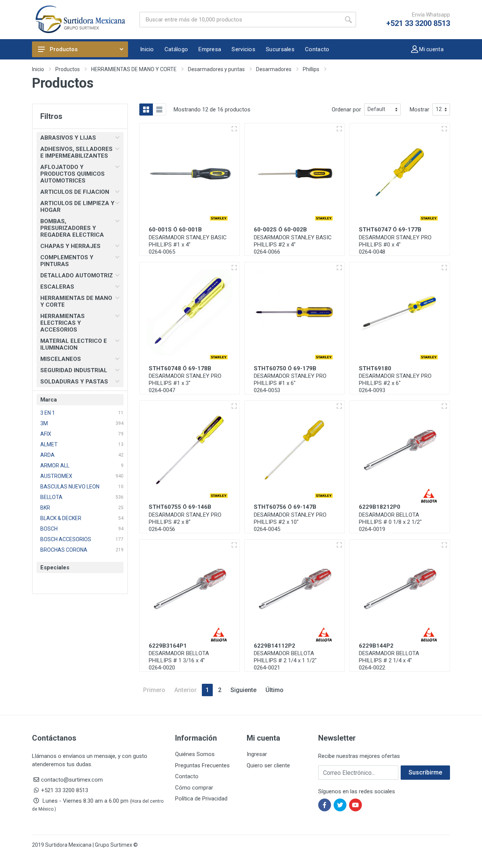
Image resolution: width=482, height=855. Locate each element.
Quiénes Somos (195, 754)
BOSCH (49, 529)
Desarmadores (273, 69)
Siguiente (243, 690)
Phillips (311, 69)
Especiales (54, 567)
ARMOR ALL (54, 465)
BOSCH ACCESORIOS (65, 539)
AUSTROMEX (56, 476)
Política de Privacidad (201, 798)
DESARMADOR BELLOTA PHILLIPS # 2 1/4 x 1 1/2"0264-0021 (285, 660)
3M (44, 423)
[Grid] (146, 109)
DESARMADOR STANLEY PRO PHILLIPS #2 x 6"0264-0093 (395, 383)
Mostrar (419, 109)
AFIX (45, 434)
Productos (64, 49)
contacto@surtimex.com (72, 779)
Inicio (38, 69)
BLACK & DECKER (60, 518)
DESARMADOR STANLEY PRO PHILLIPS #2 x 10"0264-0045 (290, 521)
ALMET (49, 444)
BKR (45, 508)
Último (274, 690)
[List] (159, 109)
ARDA (47, 455)
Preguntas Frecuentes (202, 765)
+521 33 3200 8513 (418, 23)
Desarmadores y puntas (216, 69)
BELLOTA (51, 497)
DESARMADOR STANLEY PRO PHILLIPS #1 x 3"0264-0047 (185, 383)
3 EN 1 (47, 413)
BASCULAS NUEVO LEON (69, 487)
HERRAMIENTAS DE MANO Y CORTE (134, 69)
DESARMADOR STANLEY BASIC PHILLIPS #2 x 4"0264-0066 (293, 244)
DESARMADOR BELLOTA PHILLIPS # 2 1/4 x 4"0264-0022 (389, 660)
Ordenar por (346, 109)
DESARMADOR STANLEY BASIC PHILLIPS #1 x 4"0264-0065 (188, 244)
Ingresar (257, 754)
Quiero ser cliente (268, 765)
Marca (48, 399)
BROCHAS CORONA (63, 550)
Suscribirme (425, 772)
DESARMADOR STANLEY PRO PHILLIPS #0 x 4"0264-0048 (395, 244)
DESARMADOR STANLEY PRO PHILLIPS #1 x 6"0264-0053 (290, 383)
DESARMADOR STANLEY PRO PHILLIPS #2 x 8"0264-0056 (185, 521)
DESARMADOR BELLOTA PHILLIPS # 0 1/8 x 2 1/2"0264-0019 (390, 521)
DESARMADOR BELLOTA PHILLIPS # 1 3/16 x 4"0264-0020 (179, 660)
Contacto (186, 776)
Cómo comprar (194, 787)
